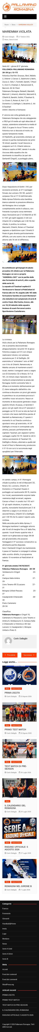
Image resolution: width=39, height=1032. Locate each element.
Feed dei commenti (9, 979)
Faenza (5, 909)
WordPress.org (8, 984)
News (6, 39)
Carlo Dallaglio (9, 37)
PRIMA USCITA (12, 693)
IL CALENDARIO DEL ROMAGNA (15, 1010)
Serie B (5, 959)
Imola (4, 929)
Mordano (5, 939)
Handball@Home (9, 924)
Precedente (11, 655)
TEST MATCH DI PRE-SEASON (15, 1005)
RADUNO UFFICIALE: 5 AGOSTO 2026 (17, 1015)
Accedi (5, 969)
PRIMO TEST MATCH (15, 729)
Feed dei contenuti (9, 974)
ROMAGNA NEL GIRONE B (18, 886)
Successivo (28, 655)
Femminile (6, 913)
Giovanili (5, 919)
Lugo (4, 934)
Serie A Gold (13, 39)
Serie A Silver (16, 688)
